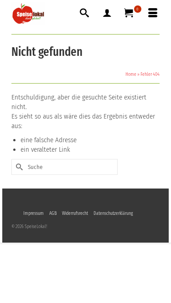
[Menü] (152, 13)
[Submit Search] (18, 167)
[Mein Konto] (107, 13)
